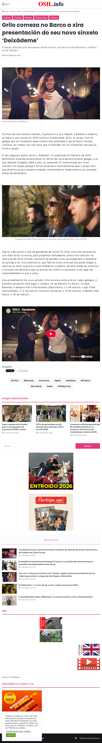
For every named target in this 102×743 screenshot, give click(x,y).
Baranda (29, 380)
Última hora (41, 17)
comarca (44, 380)
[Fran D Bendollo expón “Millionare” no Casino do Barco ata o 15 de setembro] (9, 600)
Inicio (6, 11)
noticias (71, 380)
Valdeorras (65, 386)
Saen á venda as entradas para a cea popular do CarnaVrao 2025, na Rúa (14, 427)
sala (50, 386)
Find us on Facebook (10, 677)
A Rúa (15, 380)
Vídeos (54, 17)
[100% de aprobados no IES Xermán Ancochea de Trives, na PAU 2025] (51, 413)
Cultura (13, 11)
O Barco (86, 380)
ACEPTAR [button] (11, 735)
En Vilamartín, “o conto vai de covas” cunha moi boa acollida (48, 585)
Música (28, 17)
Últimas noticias (51, 540)
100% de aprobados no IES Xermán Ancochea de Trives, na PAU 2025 (50, 427)
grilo (58, 380)
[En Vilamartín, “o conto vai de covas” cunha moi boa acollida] (9, 589)
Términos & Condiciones (89, 738)
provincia (37, 386)
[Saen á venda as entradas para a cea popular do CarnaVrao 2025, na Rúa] (17, 413)
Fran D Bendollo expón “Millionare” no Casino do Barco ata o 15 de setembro (56, 597)
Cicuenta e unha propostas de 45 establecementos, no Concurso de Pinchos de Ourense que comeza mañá (85, 428)
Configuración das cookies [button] (18, 731)
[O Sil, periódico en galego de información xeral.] (51, 4)
